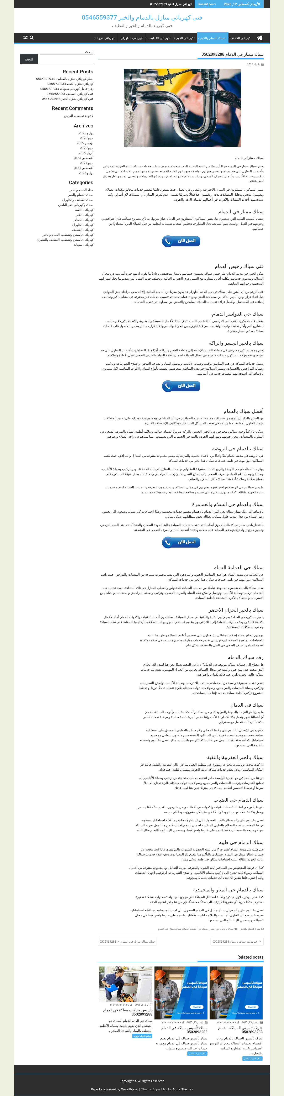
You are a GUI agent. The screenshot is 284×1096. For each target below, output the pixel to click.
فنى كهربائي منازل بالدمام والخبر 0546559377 (142, 17)
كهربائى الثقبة (84, 209)
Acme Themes (183, 1089)
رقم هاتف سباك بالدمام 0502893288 (235, 941)
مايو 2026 (86, 138)
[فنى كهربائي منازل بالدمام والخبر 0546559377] (259, 37)
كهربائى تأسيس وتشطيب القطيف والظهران (64, 239)
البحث (89, 52)
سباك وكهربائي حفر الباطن (75, 204)
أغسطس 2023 (83, 168)
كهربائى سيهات (104, 38)
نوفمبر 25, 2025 (251, 1022)
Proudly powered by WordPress (114, 1089)
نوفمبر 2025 (85, 143)
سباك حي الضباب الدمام (195, 929)
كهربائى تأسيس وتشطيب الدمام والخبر (68, 234)
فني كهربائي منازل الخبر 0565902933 (67, 98)
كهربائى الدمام (241, 38)
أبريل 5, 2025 (142, 1004)
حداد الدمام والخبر (81, 190)
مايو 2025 (86, 148)
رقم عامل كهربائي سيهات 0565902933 (66, 88)
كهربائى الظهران (131, 38)
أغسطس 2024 (83, 158)
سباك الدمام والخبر (212, 38)
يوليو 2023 (86, 173)
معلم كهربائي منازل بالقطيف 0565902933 (64, 79)
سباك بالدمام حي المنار (221, 929)
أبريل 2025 (86, 153)
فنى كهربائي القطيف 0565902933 (70, 93)
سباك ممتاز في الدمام (169, 929)
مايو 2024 (86, 163)
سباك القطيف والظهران (77, 199)
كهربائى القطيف (159, 38)
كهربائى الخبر (185, 38)
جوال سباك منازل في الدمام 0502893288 (127, 941)
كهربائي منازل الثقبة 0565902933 (171, 4)
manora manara (227, 1022)
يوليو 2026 (86, 133)
